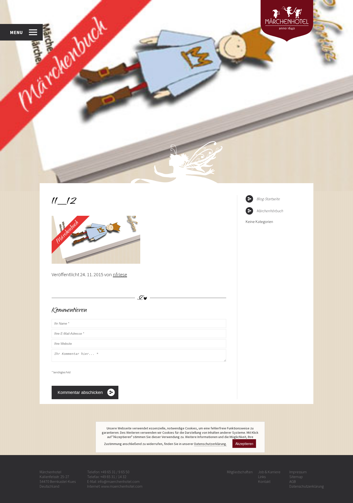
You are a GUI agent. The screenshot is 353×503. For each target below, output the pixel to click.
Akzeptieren (244, 443)
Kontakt (264, 481)
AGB (292, 481)
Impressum (298, 471)
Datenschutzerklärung (306, 486)
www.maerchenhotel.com (121, 486)
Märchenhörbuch (269, 210)
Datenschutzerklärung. (210, 444)
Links (262, 476)
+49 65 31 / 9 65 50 (115, 471)
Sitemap (296, 476)
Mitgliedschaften (240, 471)
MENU (16, 32)
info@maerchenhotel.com (119, 481)
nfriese (120, 274)
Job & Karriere (269, 471)
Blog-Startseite (268, 198)
